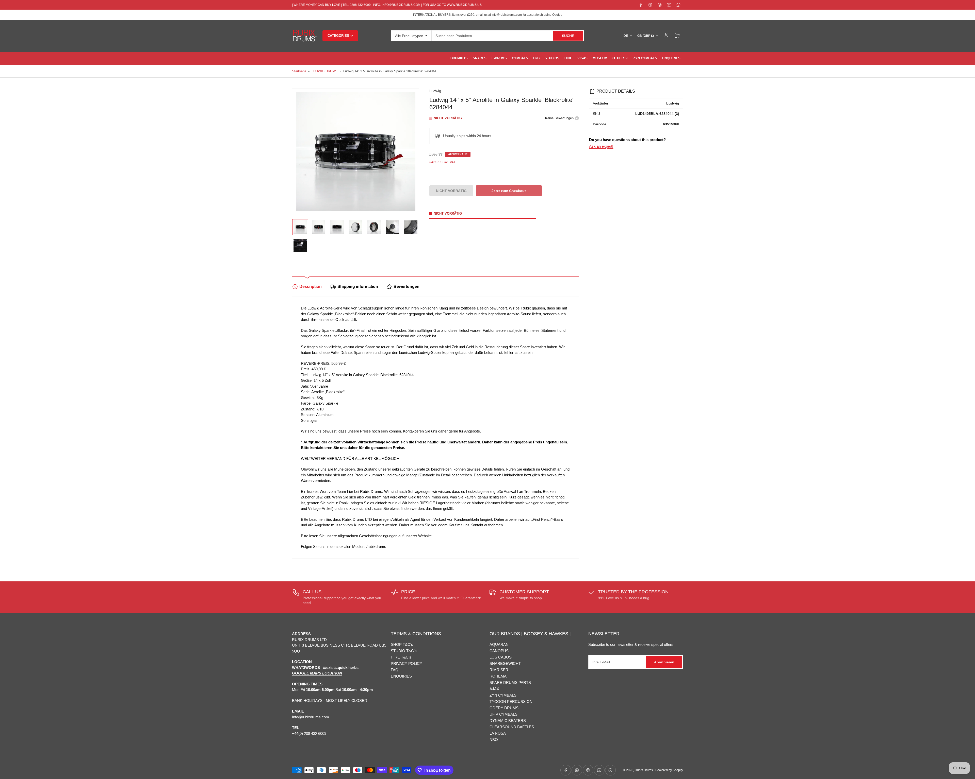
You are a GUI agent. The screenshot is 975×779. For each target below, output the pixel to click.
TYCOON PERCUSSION (511, 701)
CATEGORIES (338, 36)
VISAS (582, 58)
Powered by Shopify (669, 770)
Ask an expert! (601, 146)
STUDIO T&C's (404, 651)
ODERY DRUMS (504, 708)
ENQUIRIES (671, 58)
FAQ (394, 670)
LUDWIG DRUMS (324, 71)
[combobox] (508, 35)
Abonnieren (664, 662)
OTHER (618, 58)
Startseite (299, 71)
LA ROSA (498, 733)
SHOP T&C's (402, 644)
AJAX (494, 689)
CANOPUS (499, 651)
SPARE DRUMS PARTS (510, 682)
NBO (494, 739)
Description (310, 286)
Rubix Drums (644, 770)
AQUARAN (499, 644)
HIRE (568, 58)
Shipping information (357, 286)
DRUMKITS (459, 58)
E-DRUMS (499, 58)
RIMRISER (499, 670)
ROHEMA (498, 676)
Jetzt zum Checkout (509, 191)
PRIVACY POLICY (406, 663)
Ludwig (435, 91)
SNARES (479, 58)
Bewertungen (406, 286)
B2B (536, 58)
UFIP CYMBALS (503, 714)
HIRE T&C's (401, 657)
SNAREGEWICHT (505, 663)
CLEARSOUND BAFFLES (512, 727)
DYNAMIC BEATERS (508, 720)
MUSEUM (600, 58)
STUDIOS (552, 58)
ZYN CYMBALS (645, 58)
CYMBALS (520, 58)
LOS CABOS (501, 657)
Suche (568, 36)
